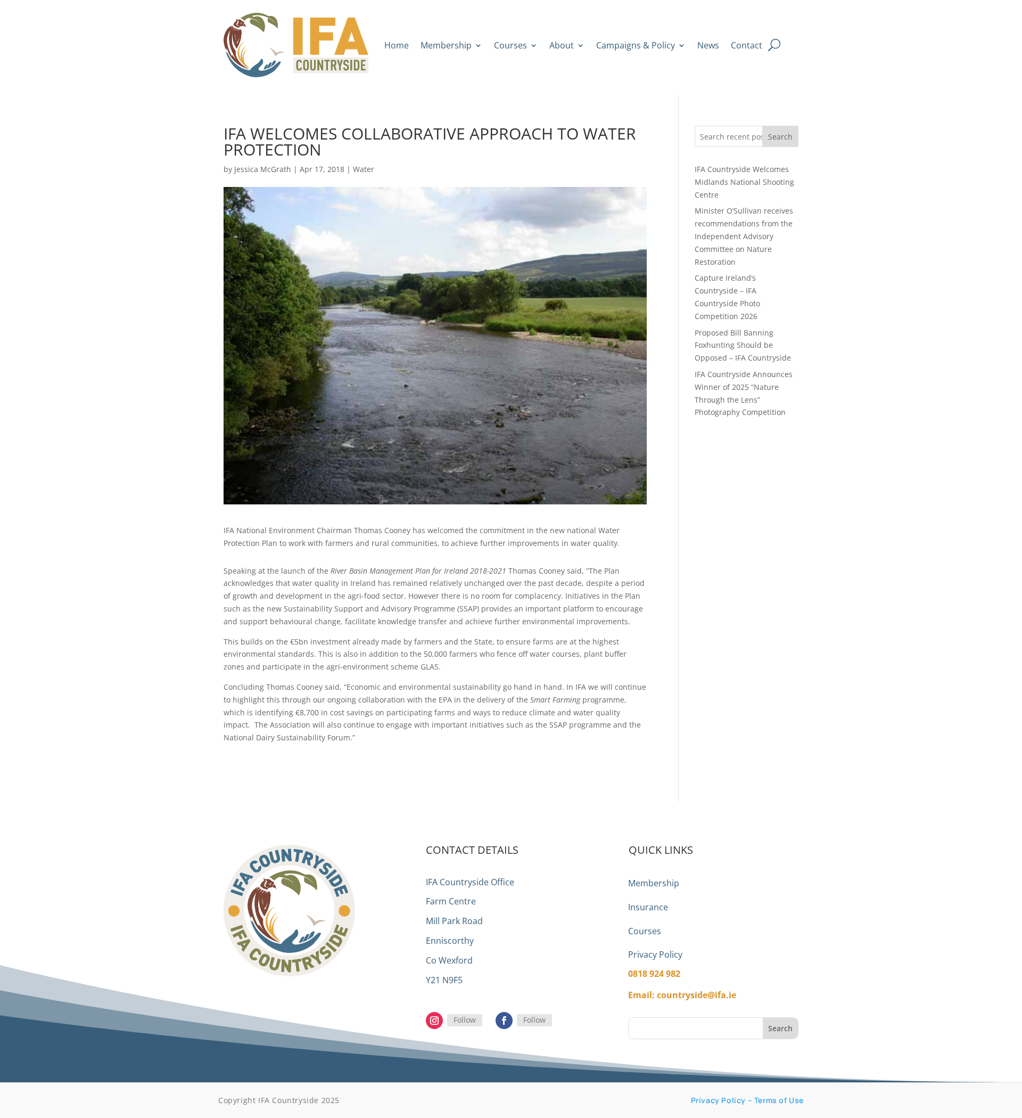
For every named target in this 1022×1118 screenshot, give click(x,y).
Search (780, 137)
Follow (465, 1020)
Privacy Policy (655, 954)
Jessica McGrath (262, 169)
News (708, 45)
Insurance (648, 907)
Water (363, 169)
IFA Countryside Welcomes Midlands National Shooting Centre (744, 182)
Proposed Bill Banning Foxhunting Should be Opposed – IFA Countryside (743, 345)
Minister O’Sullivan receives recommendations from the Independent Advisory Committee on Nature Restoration (744, 236)
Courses (510, 45)
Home (396, 45)
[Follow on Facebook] (504, 1020)
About (561, 45)
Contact (746, 45)
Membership (446, 45)
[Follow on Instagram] (434, 1020)
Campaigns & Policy (635, 45)
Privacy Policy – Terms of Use (747, 1100)
